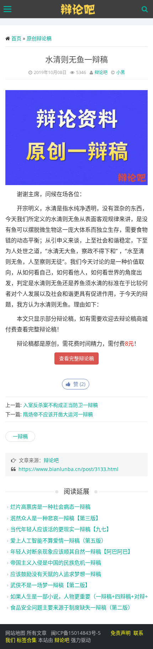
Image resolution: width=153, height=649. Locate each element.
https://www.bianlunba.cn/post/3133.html (68, 469)
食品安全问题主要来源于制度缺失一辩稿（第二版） (71, 607)
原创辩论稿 (39, 38)
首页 (16, 38)
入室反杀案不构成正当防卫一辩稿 (60, 405)
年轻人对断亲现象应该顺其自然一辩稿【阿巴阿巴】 (71, 551)
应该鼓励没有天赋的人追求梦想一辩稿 (55, 573)
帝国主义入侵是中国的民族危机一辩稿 (55, 562)
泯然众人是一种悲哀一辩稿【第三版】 (55, 518)
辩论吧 (101, 72)
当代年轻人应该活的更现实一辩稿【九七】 (61, 529)
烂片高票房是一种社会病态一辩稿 (50, 506)
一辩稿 (20, 436)
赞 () (77, 384)
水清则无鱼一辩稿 (76, 59)
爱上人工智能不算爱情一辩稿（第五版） (58, 540)
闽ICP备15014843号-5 (76, 632)
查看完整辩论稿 (76, 358)
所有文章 (37, 632)
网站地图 (15, 632)
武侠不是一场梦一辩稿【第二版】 (50, 584)
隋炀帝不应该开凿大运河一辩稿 (58, 414)
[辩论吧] (78, 9)
